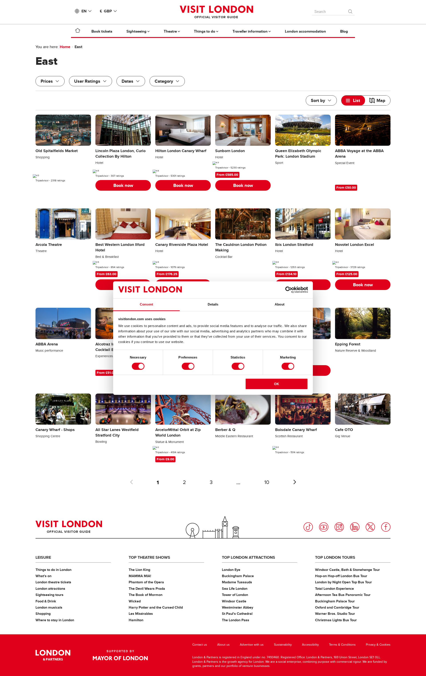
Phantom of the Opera (146, 582)
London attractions (50, 588)
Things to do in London (53, 569)
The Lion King (139, 569)
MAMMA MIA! (140, 575)
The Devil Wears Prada (147, 588)
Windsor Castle (234, 601)
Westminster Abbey (237, 607)
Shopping (43, 613)
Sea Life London (234, 588)
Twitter (370, 527)
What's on (43, 575)
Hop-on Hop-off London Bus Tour (341, 575)
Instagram (339, 527)
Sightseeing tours (49, 594)
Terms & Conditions (342, 644)
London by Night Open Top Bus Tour (343, 582)
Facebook (385, 527)
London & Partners (53, 655)
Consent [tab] (146, 304)
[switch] (188, 366)
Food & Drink (46, 601)
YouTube (323, 527)
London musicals (49, 607)
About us (223, 644)
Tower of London (235, 594)
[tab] (353, 100)
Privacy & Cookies (378, 644)
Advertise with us (252, 644)
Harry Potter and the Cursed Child (156, 607)
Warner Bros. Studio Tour (335, 613)
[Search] (351, 10)
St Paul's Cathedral (237, 613)
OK (276, 384)
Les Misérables (141, 613)
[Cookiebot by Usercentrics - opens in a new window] (288, 289)
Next (294, 482)
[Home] (77, 31)
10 (266, 482)
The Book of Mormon (145, 594)
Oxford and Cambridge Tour (337, 607)
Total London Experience (334, 588)
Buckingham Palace (238, 575)
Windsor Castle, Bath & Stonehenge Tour (347, 569)
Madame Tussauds (237, 582)
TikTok (308, 527)
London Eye (231, 569)
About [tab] (279, 304)
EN (84, 11)
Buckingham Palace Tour (335, 601)
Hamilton (136, 620)
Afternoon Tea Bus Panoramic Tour (343, 594)
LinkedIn (354, 527)
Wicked (135, 601)
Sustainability (283, 644)
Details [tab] (213, 304)
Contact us (199, 644)
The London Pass (235, 620)
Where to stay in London (55, 620)
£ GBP (106, 11)
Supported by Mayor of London (120, 655)
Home (65, 47)
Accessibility (310, 644)
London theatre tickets (53, 582)
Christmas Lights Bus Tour (336, 620)
